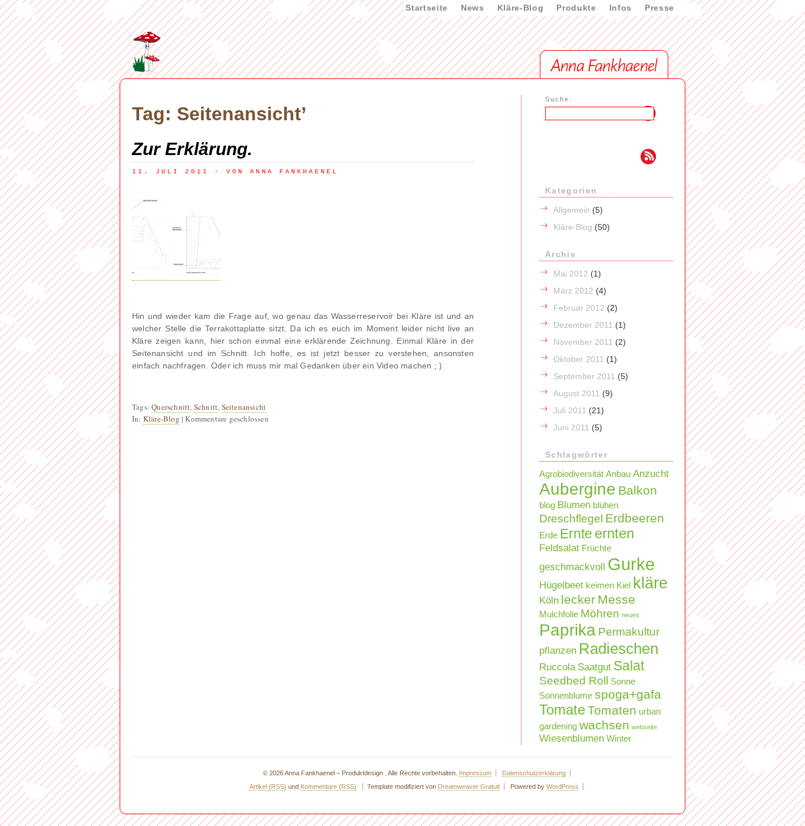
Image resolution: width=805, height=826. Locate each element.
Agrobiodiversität (571, 474)
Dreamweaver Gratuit (469, 786)
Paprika (567, 629)
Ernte (576, 533)
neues (630, 614)
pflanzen (557, 650)
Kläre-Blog (520, 7)
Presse (659, 7)
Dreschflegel (571, 518)
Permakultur (628, 631)
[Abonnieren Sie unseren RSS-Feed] (590, 157)
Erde (548, 535)
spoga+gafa (628, 694)
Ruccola (557, 667)
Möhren (599, 613)
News (472, 7)
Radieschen (618, 648)
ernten (614, 533)
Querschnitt (170, 407)
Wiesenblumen (571, 738)
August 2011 (576, 393)
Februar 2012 (579, 307)
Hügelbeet (561, 585)
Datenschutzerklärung (534, 772)
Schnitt (205, 407)
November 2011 (583, 342)
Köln (549, 600)
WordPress (562, 786)
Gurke (631, 564)
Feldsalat (559, 548)
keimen (600, 585)
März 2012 (573, 290)
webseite (644, 726)
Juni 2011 (571, 427)
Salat (628, 665)
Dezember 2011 (583, 325)
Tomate (562, 710)
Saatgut (594, 667)
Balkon (637, 490)
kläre (650, 583)
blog (547, 505)
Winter (618, 738)
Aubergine (577, 489)
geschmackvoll (572, 566)
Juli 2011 (569, 410)
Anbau (618, 474)
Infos (620, 7)
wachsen (604, 725)
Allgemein (571, 210)
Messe (616, 599)
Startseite (426, 7)
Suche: (558, 99)
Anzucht (651, 473)
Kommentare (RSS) (329, 786)
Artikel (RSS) (267, 786)
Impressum (475, 772)
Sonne (623, 681)
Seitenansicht (244, 407)
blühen (605, 505)
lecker (578, 599)
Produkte (576, 7)
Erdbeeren (634, 518)
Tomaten (612, 710)
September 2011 (584, 376)
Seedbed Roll (573, 680)
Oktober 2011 (578, 359)
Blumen (573, 505)
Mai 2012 (570, 273)
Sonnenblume (565, 695)
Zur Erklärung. (192, 149)
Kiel (623, 585)
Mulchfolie (558, 614)
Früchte (596, 548)
